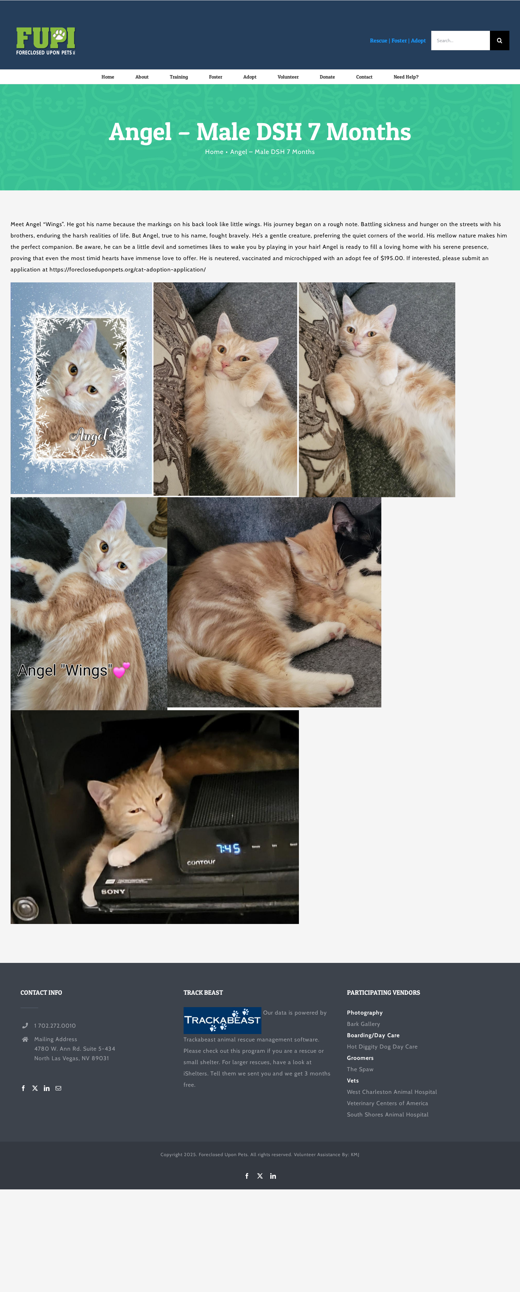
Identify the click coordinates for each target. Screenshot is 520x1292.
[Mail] (59, 1088)
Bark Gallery (363, 1024)
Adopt (418, 40)
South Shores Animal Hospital (388, 1114)
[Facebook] (24, 1088)
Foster (399, 40)
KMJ (355, 1154)
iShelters (195, 1073)
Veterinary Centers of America (387, 1103)
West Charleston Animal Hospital (392, 1092)
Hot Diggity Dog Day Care (382, 1046)
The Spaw (360, 1069)
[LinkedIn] (47, 1088)
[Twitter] (35, 1088)
